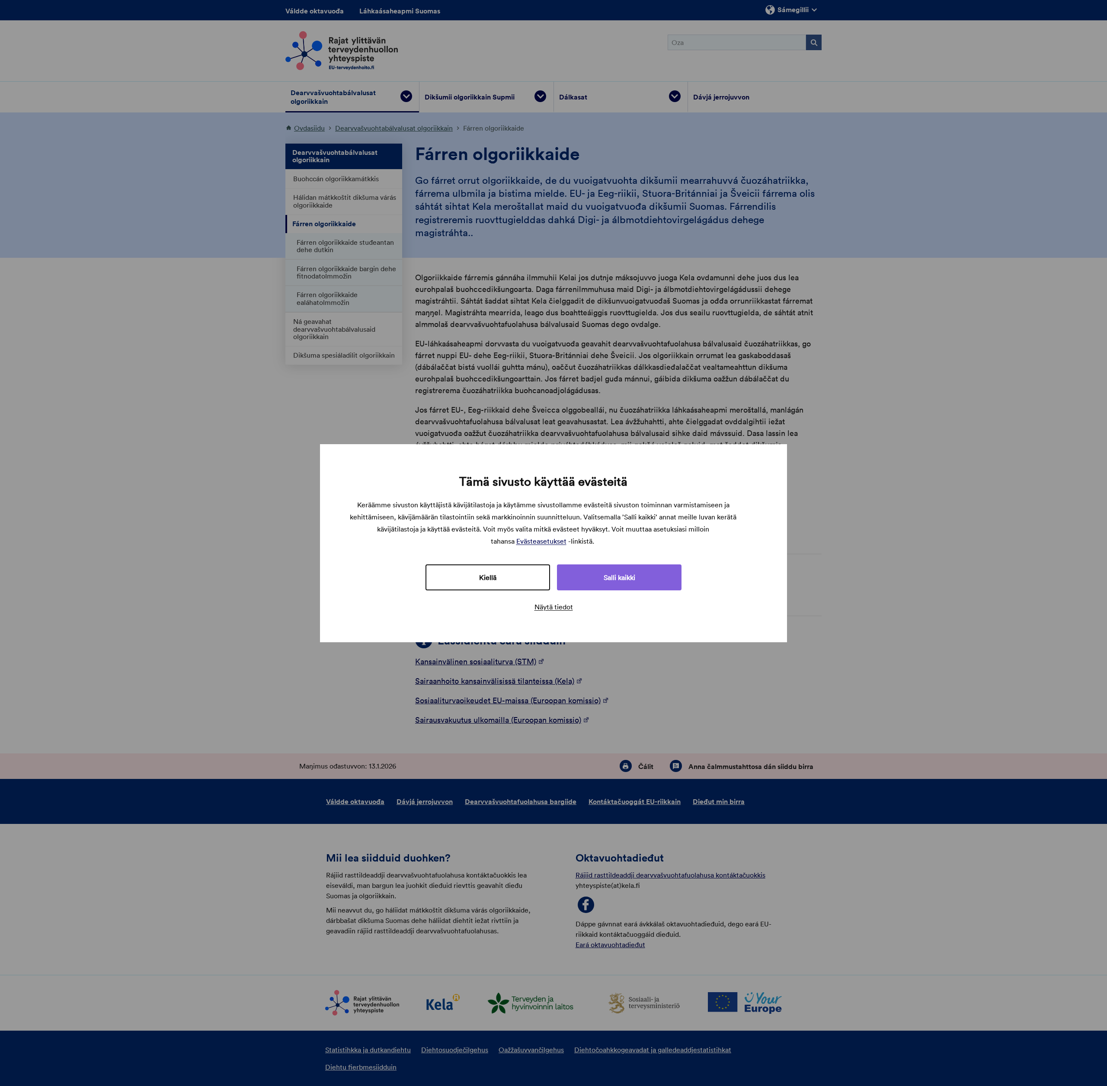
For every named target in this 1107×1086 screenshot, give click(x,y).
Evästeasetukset (541, 541)
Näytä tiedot (553, 606)
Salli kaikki (619, 577)
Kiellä (487, 577)
